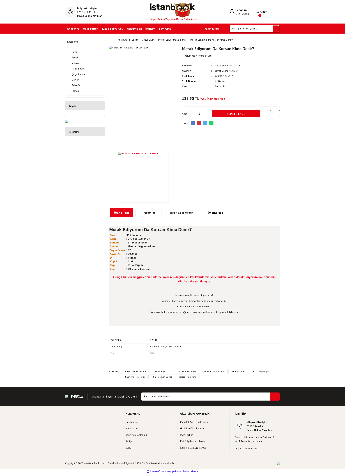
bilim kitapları (238, 371)
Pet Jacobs (220, 86)
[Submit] (275, 396)
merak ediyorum (162, 371)
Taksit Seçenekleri (181, 212)
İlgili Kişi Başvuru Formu (193, 447)
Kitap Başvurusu (112, 28)
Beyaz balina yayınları (136, 371)
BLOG (129, 447)
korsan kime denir (187, 376)
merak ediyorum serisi (214, 371)
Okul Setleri (90, 28)
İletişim (150, 28)
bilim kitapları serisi (135, 376)
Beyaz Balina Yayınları (226, 70)
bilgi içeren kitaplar (186, 371)
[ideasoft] (153, 471)
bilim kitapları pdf (260, 371)
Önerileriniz (215, 212)
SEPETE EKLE (236, 114)
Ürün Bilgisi (121, 212)
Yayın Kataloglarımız (136, 434)
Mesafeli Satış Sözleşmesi (194, 422)
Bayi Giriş (165, 28)
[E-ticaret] (172, 471)
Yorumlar (149, 212)
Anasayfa (73, 28)
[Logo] (172, 12)
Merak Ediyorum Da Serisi (228, 65)
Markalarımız (132, 428)
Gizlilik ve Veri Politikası (192, 428)
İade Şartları (186, 434)
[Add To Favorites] (267, 113)
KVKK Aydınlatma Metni (192, 441)
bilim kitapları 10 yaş (161, 376)
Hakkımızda (134, 28)
